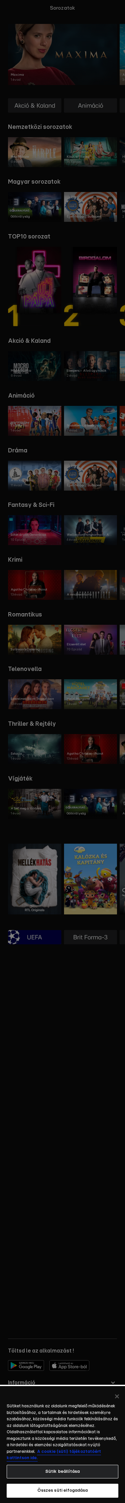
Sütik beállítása (62, 1471)
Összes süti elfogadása (62, 1490)
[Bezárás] (117, 1396)
